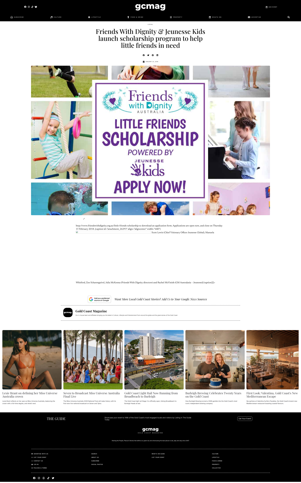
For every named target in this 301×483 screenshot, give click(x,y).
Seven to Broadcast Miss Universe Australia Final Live (91, 394)
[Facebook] (25, 6)
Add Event (273, 7)
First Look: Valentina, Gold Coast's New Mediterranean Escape (272, 394)
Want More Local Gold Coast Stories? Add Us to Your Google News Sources (161, 299)
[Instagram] (28, 6)
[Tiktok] (32, 6)
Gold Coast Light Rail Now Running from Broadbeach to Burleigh (151, 394)
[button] (144, 55)
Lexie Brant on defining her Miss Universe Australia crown (29, 394)
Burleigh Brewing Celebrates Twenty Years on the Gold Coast (213, 394)
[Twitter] (53, 478)
